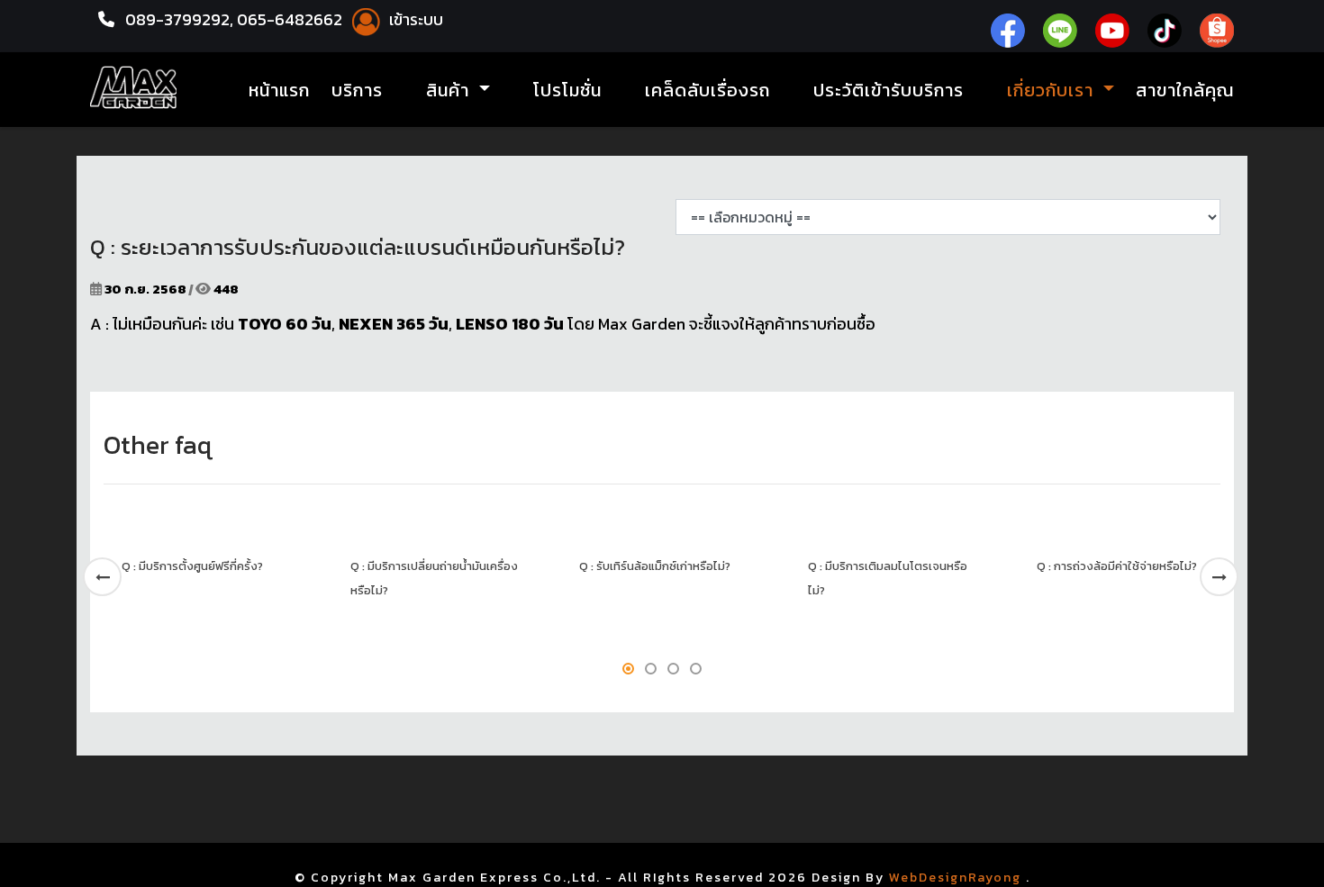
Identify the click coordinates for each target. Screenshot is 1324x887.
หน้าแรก (279, 90)
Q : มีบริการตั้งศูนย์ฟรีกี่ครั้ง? (192, 566)
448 (225, 288)
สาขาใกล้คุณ (1185, 90)
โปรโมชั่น (567, 90)
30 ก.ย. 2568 (145, 288)
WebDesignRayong (955, 877)
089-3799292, (179, 19)
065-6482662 (291, 19)
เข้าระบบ (414, 19)
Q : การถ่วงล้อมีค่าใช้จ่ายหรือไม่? (1117, 566)
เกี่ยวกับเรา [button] (1053, 90)
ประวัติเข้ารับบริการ (888, 90)
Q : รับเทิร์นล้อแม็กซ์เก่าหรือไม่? (654, 566)
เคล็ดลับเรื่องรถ (707, 90)
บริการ (357, 90)
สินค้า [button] (450, 90)
